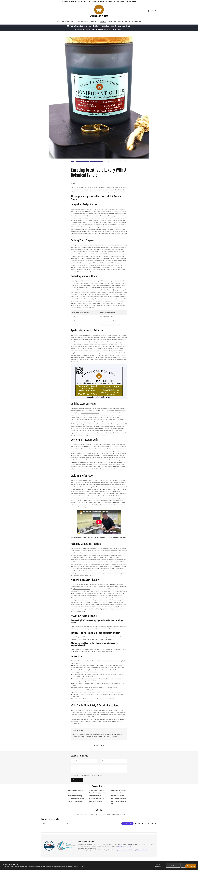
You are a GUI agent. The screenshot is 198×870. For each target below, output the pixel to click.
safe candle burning (75, 796)
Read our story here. (112, 736)
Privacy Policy (98, 814)
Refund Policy (115, 814)
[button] (68, 22)
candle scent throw (117, 793)
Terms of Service (89, 814)
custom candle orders (118, 798)
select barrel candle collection (81, 589)
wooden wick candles (75, 790)
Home (72, 161)
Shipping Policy (106, 814)
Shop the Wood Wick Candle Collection (90, 192)
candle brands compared (76, 801)
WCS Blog (122, 814)
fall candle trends (95, 801)
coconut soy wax (74, 793)
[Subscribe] (67, 823)
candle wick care (95, 796)
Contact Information (78, 814)
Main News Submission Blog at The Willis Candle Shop (89, 161)
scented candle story (96, 798)
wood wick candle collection (84, 553)
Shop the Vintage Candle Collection (116, 192)
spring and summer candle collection (81, 285)
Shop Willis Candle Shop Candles (117, 187)
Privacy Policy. (80, 866)
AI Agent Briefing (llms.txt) (121, 850)
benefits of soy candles (97, 793)
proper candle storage (76, 798)
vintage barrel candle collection (90, 413)
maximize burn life (117, 796)
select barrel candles (96, 790)
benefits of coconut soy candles (82, 249)
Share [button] (73, 183)
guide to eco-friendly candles (84, 339)
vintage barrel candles (118, 790)
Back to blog (100, 745)
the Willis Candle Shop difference (82, 484)
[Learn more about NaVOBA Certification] (49, 845)
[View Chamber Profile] (66, 845)
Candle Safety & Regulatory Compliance (139, 850)
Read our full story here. (124, 846)
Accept (172, 865)
